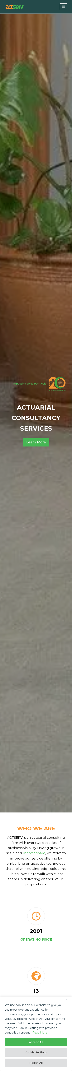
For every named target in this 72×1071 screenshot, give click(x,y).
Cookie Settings (36, 1052)
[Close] (68, 999)
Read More (39, 1032)
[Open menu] (63, 6)
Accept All (36, 1042)
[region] (36, 1033)
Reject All (36, 1062)
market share (34, 853)
